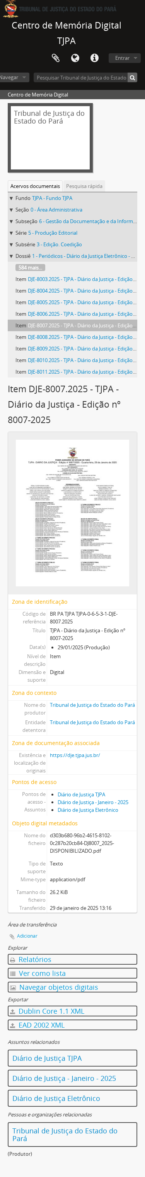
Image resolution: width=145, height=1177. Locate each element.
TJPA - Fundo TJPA (52, 198)
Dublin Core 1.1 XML (50, 1011)
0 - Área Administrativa (56, 209)
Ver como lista (41, 973)
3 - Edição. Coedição (59, 244)
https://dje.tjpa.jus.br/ (75, 755)
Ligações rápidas (94, 58)
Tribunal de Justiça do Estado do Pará (92, 704)
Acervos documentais (35, 186)
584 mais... (30, 267)
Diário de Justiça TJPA (81, 794)
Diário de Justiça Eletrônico (88, 809)
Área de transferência (55, 58)
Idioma (75, 58)
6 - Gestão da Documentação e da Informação (91, 221)
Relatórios (34, 959)
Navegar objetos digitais (57, 987)
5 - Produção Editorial (52, 232)
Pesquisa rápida (84, 186)
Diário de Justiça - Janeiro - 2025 (93, 802)
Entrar (122, 57)
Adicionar (27, 936)
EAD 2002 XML (41, 1025)
